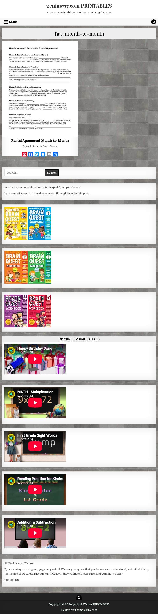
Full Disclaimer (38, 573)
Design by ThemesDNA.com (79, 610)
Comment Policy (112, 573)
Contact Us (11, 579)
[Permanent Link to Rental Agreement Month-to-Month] (40, 89)
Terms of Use (18, 573)
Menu (13, 21)
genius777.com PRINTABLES (79, 5)
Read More (50, 146)
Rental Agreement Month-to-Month (40, 140)
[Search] (153, 21)
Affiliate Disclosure (82, 573)
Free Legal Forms (40, 51)
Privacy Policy (59, 573)
